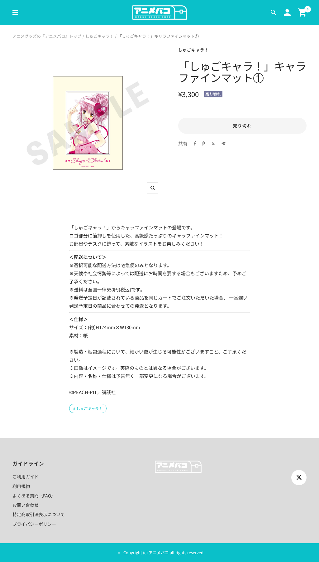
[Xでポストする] (213, 143)
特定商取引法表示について (38, 514)
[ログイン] (287, 12)
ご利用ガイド (25, 476)
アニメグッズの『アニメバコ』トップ (46, 36)
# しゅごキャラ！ (87, 408)
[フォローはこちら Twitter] (299, 477)
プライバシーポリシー (34, 524)
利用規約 (21, 486)
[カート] (302, 12)
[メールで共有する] (223, 144)
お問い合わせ (25, 505)
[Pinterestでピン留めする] (203, 143)
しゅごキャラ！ (99, 36)
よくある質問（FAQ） (33, 495)
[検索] (273, 12)
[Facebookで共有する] (195, 143)
